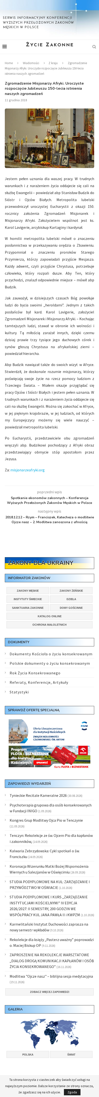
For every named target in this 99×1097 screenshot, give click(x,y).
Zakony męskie (28, 590)
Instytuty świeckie (28, 599)
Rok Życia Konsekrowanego (35, 672)
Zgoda (72, 1092)
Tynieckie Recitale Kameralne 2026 (38, 795)
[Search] (94, 47)
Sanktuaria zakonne (27, 607)
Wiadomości (31, 63)
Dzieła (71, 599)
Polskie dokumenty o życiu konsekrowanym (50, 663)
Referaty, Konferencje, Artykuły (39, 682)
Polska (27, 1054)
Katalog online (50, 616)
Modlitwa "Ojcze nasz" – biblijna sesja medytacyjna (51, 976)
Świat (71, 1054)
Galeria (15, 1009)
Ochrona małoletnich (49, 624)
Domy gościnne (71, 607)
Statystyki (19, 692)
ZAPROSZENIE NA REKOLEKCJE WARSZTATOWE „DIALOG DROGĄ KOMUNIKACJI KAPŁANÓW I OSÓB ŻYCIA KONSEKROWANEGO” (52, 960)
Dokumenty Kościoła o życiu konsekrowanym (51, 653)
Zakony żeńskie (71, 590)
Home (9, 63)
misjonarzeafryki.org (27, 469)
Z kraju (53, 63)
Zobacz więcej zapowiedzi (49, 991)
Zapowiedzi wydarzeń (29, 783)
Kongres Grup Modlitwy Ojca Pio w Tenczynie (46, 820)
